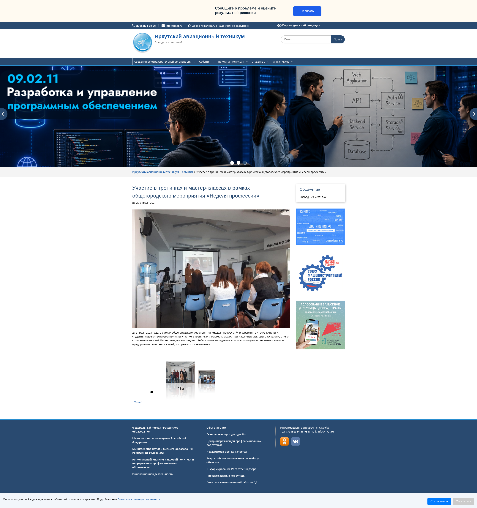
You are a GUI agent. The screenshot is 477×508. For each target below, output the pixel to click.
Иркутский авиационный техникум (200, 36)
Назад (137, 402)
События (204, 61)
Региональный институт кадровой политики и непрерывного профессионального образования (163, 463)
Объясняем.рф (216, 427)
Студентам (258, 61)
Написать (307, 11)
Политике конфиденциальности (139, 499)
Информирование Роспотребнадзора (231, 469)
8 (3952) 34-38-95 (296, 431)
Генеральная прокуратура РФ (226, 434)
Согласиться (439, 501)
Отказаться (463, 501)
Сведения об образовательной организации (163, 61)
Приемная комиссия (231, 61)
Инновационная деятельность (152, 474)
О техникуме (281, 61)
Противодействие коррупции (225, 475)
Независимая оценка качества (226, 451)
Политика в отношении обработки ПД (231, 482)
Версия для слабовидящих (301, 25)
